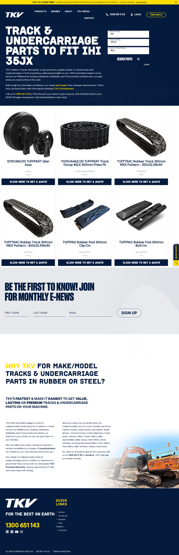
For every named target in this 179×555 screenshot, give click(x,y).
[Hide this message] (176, 2)
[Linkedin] (7, 531)
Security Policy (43, 551)
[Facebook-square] (11, 531)
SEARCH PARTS (124, 58)
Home (61, 512)
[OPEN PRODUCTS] (48, 11)
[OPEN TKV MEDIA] (91, 11)
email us (89, 455)
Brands (61, 519)
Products (63, 515)
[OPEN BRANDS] (62, 11)
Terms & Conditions (61, 551)
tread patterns (47, 448)
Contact (62, 530)
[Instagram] (21, 531)
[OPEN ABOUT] (74, 11)
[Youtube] (16, 531)
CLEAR (146, 64)
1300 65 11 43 (23, 93)
